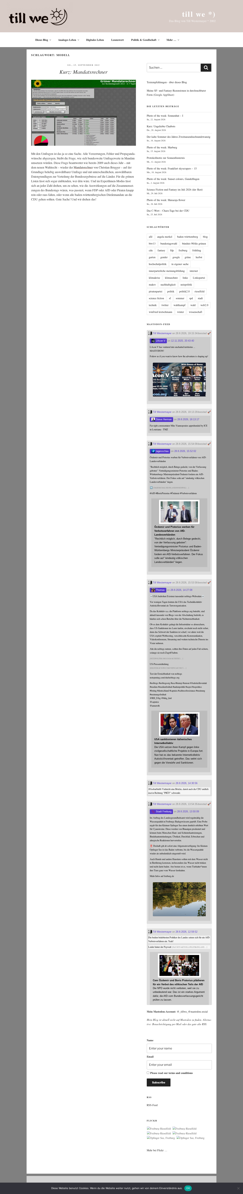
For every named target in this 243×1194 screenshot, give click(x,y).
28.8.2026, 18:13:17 (188, 419)
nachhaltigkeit (168, 284)
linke (185, 277)
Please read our (171, 1073)
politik (170, 291)
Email (150, 1057)
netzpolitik (186, 284)
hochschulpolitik (157, 264)
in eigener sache (180, 264)
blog (205, 236)
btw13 (152, 243)
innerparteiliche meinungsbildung (167, 271)
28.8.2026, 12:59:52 (186, 931)
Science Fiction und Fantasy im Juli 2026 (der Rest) (175, 189)
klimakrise (154, 277)
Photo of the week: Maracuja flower (166, 200)
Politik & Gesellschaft (143, 40)
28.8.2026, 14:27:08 (181, 590)
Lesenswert (117, 40)
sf (170, 298)
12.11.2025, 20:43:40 (182, 340)
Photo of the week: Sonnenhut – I (165, 115)
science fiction (156, 298)
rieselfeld (199, 291)
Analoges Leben (67, 40)
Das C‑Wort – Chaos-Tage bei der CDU (168, 210)
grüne (188, 257)
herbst (199, 257)
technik (153, 305)
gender (164, 257)
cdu (151, 250)
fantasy (161, 250)
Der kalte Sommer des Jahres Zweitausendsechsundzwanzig (178, 136)
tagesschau (162, 451)
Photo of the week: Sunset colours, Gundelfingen (173, 179)
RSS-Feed (152, 1105)
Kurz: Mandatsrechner (83, 71)
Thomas (160, 590)
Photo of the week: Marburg (162, 147)
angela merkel (164, 236)
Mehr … (171, 40)
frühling (196, 250)
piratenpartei (155, 291)
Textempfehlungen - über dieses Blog (167, 82)
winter (180, 312)
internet (194, 271)
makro (152, 284)
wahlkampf (179, 305)
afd (150, 236)
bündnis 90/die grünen (194, 243)
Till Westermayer (161, 333)
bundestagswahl (168, 243)
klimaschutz (171, 277)
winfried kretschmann (160, 312)
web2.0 (204, 305)
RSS (204, 1024)
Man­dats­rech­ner (83, 167)
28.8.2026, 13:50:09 (188, 811)
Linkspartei (199, 277)
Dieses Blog (41, 40)
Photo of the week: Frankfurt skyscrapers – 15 (172, 168)
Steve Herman (163, 419)
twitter (165, 305)
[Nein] (238, 1188)
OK (188, 1188)
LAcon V (160, 340)
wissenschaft (195, 312)
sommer (180, 298)
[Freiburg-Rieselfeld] (159, 1129)
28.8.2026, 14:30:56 (186, 783)
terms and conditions (181, 1073)
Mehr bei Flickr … (157, 1150)
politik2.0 (184, 291)
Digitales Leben (95, 40)
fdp (172, 250)
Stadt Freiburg (163, 811)
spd (191, 298)
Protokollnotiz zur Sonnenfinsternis (166, 158)
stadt (200, 298)
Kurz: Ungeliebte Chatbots (161, 126)
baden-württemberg (187, 236)
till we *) (199, 13)
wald (193, 305)
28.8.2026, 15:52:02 (185, 451)
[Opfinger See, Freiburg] (161, 1138)
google (176, 257)
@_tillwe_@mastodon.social (192, 1011)
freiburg (183, 250)
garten (152, 257)
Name (150, 1040)
